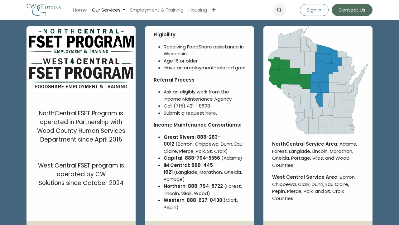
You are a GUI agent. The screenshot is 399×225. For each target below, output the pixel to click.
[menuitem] (79, 10)
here (210, 113)
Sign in (314, 10)
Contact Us (352, 10)
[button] (279, 10)
